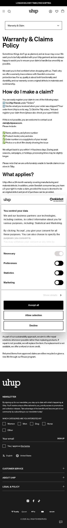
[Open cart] (62, 11)
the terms (25, 445)
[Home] (33, 11)
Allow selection (33, 315)
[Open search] (9, 11)
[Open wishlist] (56, 11)
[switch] (59, 263)
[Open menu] (4, 11)
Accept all (33, 305)
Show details (50, 295)
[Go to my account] (49, 11)
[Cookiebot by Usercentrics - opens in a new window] (49, 200)
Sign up (61, 438)
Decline (33, 325)
